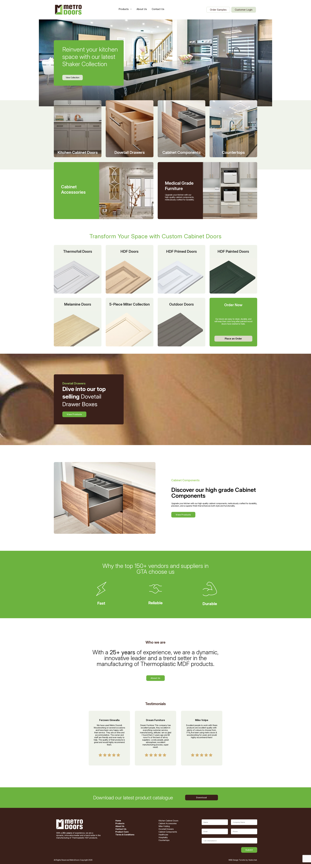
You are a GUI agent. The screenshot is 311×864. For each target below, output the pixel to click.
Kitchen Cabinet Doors (168, 820)
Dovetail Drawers (166, 829)
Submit (249, 850)
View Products (74, 414)
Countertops (164, 840)
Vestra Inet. (252, 860)
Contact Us (158, 9)
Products (124, 9)
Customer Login (243, 9)
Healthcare (163, 834)
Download (201, 797)
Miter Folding (164, 826)
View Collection (72, 77)
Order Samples (218, 9)
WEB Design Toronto (237, 860)
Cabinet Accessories (168, 823)
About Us (142, 9)
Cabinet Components (168, 832)
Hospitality (163, 837)
